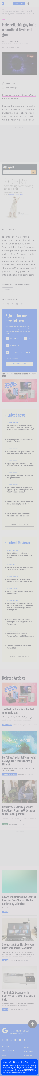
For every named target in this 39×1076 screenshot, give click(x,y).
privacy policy (28, 1069)
